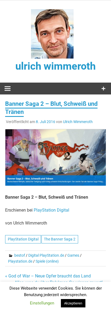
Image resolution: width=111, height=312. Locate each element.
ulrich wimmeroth (55, 66)
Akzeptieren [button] (73, 303)
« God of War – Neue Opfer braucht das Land (48, 276)
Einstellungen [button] (42, 303)
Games (73, 255)
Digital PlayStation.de (46, 255)
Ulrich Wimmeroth (78, 122)
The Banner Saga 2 (59, 239)
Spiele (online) (47, 261)
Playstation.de (20, 261)
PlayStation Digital (51, 210)
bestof (19, 255)
